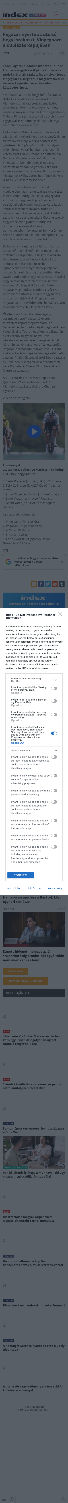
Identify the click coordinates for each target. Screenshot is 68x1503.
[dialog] (34, 751)
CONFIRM (20, 875)
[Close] (60, 615)
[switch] (54, 688)
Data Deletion (13, 888)
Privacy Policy (54, 888)
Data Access (34, 888)
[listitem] (34, 679)
